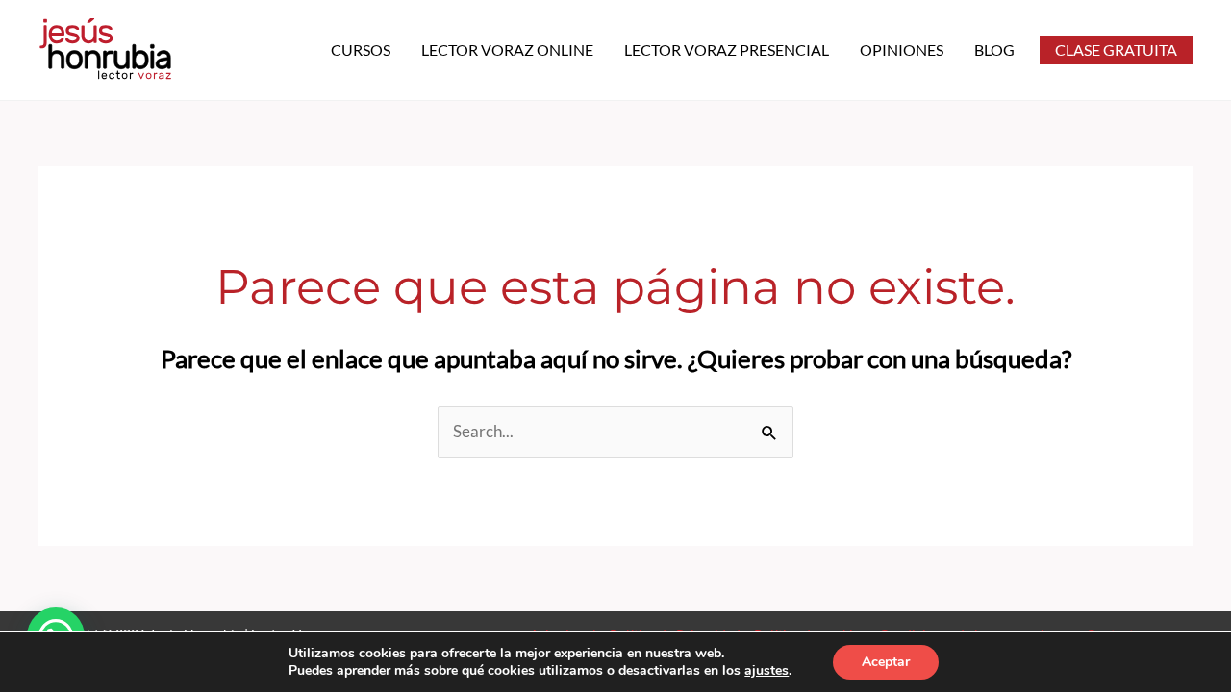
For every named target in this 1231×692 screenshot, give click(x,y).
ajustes (766, 671)
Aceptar (886, 662)
